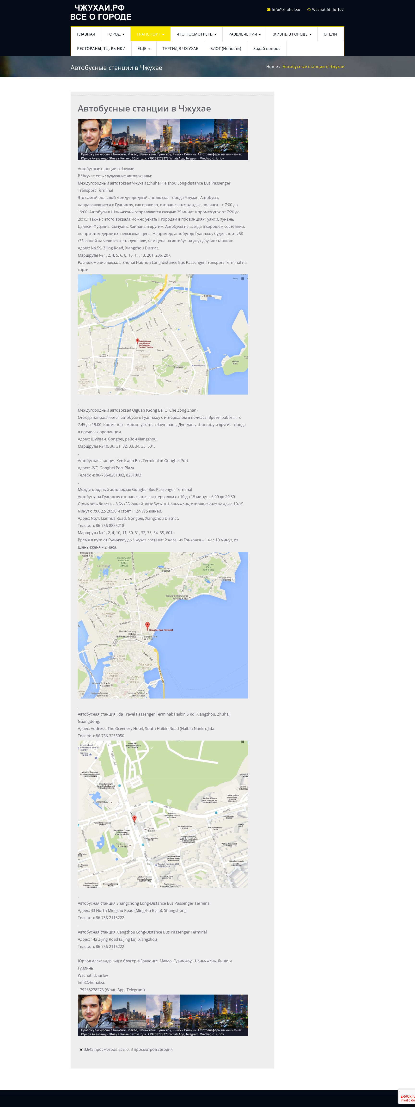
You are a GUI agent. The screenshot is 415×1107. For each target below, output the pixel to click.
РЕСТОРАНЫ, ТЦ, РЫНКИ (101, 48)
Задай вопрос (267, 48)
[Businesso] (101, 11)
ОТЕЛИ (330, 34)
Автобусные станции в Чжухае (313, 66)
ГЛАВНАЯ (86, 34)
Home (272, 66)
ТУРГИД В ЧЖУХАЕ (180, 48)
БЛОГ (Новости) (225, 48)
